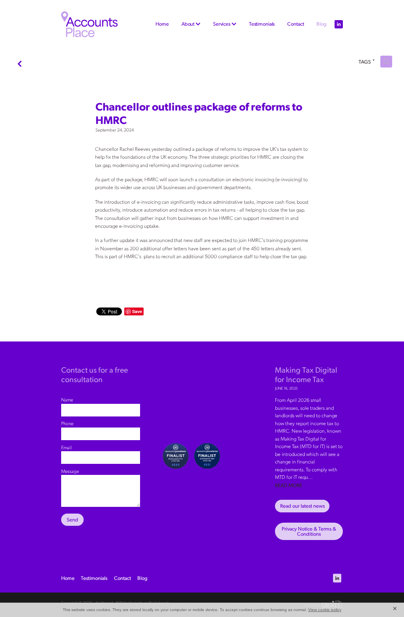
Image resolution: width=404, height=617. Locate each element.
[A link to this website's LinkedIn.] (339, 24)
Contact (295, 24)
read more (288, 485)
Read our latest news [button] (302, 506)
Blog (321, 24)
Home (161, 24)
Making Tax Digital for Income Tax (306, 374)
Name (67, 399)
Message (70, 471)
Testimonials (262, 24)
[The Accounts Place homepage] (89, 24)
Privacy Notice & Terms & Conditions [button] (309, 531)
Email (66, 447)
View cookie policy (324, 610)
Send (72, 519)
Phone (67, 423)
